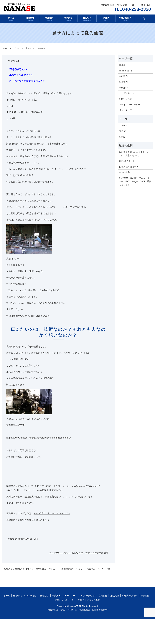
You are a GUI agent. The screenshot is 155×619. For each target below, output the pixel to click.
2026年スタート (127, 161)
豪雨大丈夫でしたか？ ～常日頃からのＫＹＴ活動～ (86, 568)
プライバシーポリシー (129, 104)
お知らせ (87, 18)
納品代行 (114, 595)
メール (66, 486)
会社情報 (30, 18)
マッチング (66, 552)
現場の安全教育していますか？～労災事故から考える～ (30, 568)
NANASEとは (125, 70)
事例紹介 (68, 18)
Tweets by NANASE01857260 (22, 538)
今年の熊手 (124, 172)
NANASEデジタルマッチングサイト (52, 513)
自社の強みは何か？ (128, 166)
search (145, 19)
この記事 (20, 418)
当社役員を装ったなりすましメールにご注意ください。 (135, 154)
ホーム (11, 18)
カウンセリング (88, 595)
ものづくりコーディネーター (86, 552)
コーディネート (126, 93)
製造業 (104, 552)
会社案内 (123, 76)
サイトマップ (125, 110)
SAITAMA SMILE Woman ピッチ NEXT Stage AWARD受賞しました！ (135, 181)
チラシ (57, 552)
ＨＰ (51, 552)
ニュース (123, 125)
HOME (4, 48)
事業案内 (49, 18)
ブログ (106, 18)
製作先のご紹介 (129, 595)
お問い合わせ (125, 18)
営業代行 (103, 595)
